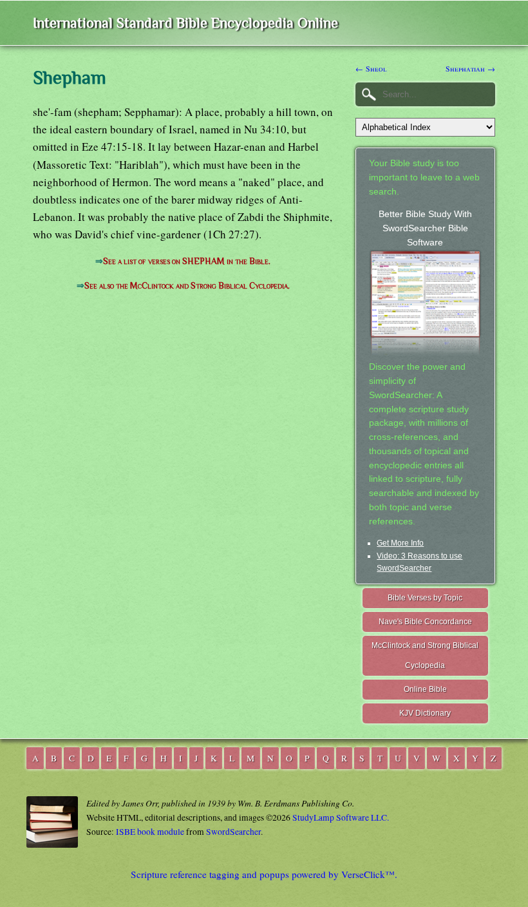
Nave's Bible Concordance (425, 621)
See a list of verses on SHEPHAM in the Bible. (186, 261)
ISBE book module (150, 831)
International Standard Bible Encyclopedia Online (185, 23)
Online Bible (425, 689)
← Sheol (371, 68)
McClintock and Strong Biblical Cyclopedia (425, 655)
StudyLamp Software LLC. (340, 817)
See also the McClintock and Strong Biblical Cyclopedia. (187, 286)
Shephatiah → (470, 68)
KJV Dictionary (425, 713)
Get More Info (400, 543)
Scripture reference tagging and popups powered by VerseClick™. (264, 874)
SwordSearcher (233, 831)
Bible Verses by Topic (425, 597)
